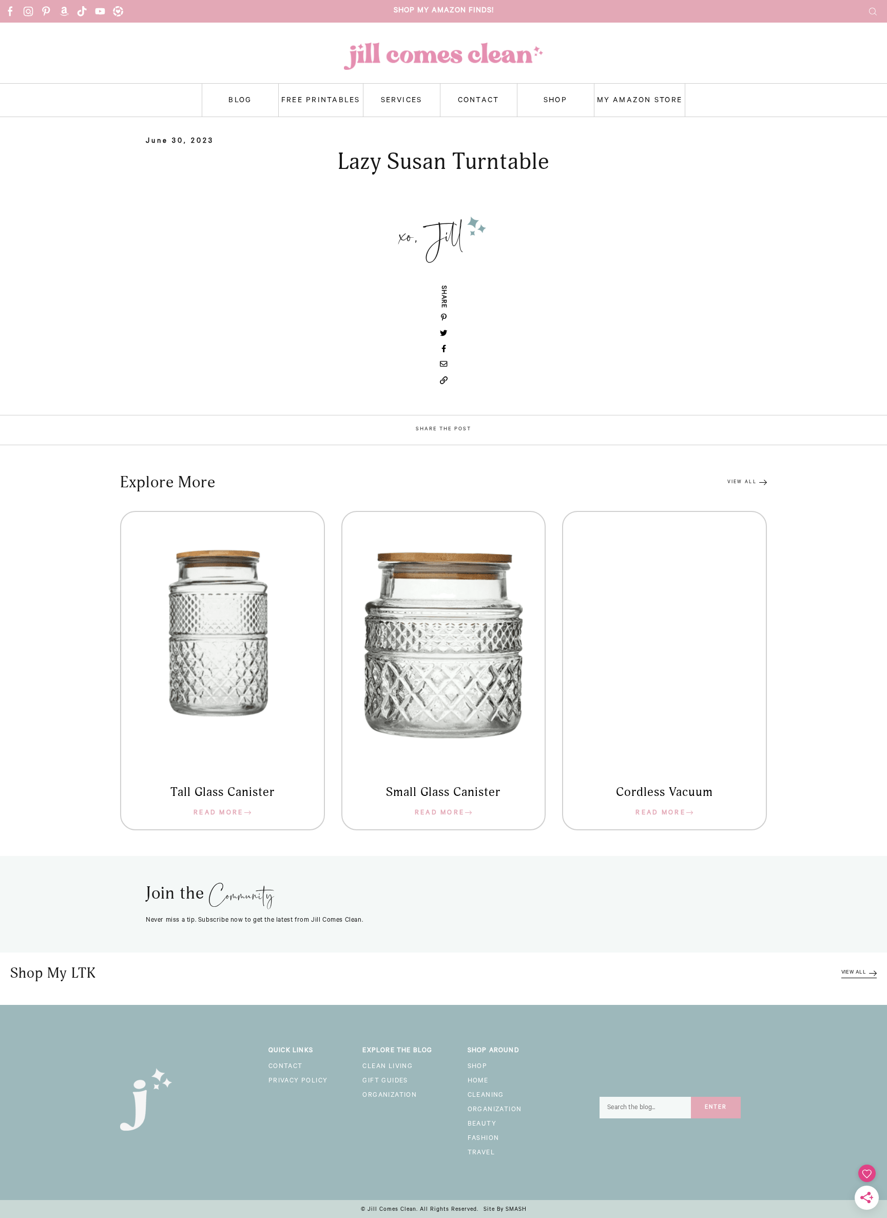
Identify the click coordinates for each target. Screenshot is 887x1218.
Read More (219, 813)
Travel (481, 1153)
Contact (478, 101)
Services (401, 101)
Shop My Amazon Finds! (444, 11)
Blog (240, 101)
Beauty (482, 1124)
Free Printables (320, 101)
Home (478, 1081)
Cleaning (486, 1095)
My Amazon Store (640, 101)
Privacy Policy (298, 1081)
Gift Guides (385, 1081)
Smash (516, 1210)
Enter (716, 1108)
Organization (389, 1095)
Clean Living (387, 1067)
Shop (555, 101)
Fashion (483, 1139)
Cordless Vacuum (664, 792)
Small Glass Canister (443, 792)
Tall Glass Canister (222, 792)
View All (742, 482)
